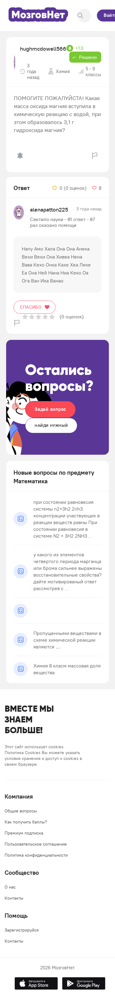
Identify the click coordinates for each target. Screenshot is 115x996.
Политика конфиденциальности (36, 855)
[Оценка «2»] (32, 317)
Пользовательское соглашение (36, 844)
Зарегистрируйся (22, 930)
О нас (10, 887)
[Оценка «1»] (25, 317)
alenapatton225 (49, 209)
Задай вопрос (50, 409)
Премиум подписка (24, 833)
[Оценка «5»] (52, 317)
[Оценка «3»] (38, 317)
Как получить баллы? (26, 822)
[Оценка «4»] (45, 317)
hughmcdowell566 (43, 48)
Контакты (14, 898)
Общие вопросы (21, 811)
